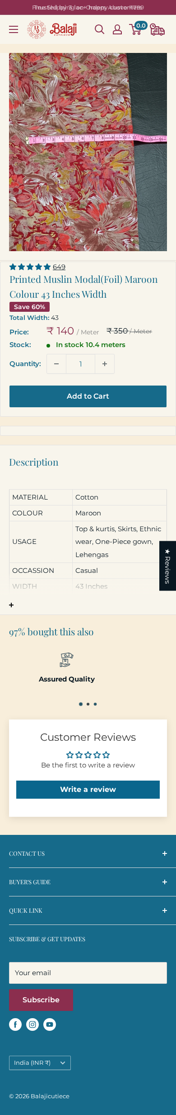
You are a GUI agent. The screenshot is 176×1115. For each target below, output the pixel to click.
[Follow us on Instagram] (32, 1024)
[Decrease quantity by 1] (56, 363)
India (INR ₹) (32, 1062)
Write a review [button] (88, 789)
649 (59, 266)
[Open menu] (13, 29)
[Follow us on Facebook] (15, 1024)
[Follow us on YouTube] (49, 1024)
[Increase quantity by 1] (104, 363)
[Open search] (100, 29)
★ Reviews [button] (167, 566)
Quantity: (25, 363)
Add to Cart (88, 396)
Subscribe (41, 1000)
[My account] (117, 29)
